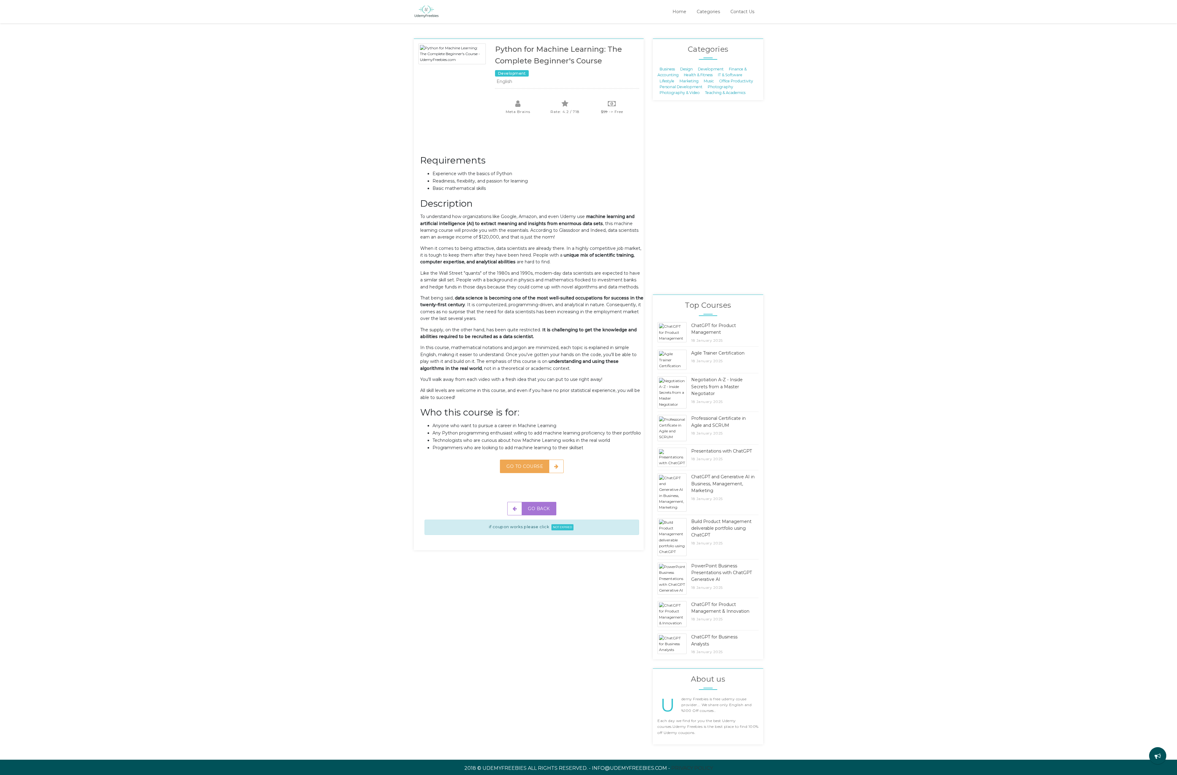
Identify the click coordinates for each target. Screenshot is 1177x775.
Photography (720, 87)
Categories (708, 11)
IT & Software (730, 75)
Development (711, 68)
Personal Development (681, 87)
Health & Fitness (698, 75)
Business (667, 68)
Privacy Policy (692, 768)
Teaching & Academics (725, 92)
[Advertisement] (531, 138)
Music (709, 80)
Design (686, 68)
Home (679, 11)
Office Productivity (736, 80)
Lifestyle (667, 80)
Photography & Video (680, 92)
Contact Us (742, 11)
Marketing (689, 80)
